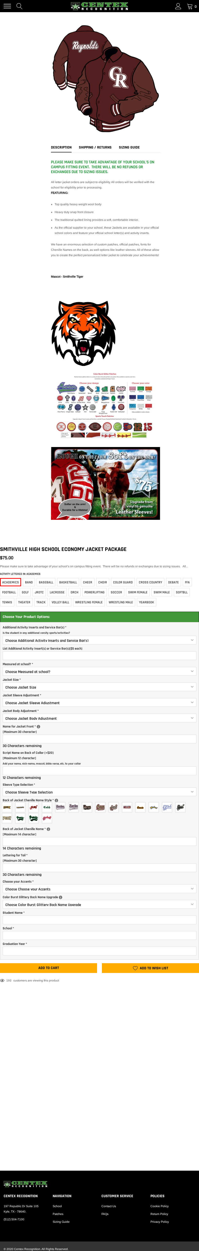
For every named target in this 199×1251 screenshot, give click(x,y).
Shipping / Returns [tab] (95, 147)
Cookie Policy (159, 1206)
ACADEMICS (10, 582)
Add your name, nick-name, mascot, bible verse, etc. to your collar (42, 764)
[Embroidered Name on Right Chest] (38, 726)
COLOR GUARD (123, 582)
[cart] (190, 6)
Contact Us (108, 1206)
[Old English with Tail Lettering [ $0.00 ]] (74, 807)
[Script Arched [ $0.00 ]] (154, 807)
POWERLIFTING (94, 592)
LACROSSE (57, 592)
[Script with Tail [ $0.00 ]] (88, 807)
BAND (29, 582)
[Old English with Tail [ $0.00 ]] (61, 807)
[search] (20, 6)
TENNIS (7, 602)
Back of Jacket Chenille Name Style (43, 800)
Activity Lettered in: (20, 574)
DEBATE (173, 582)
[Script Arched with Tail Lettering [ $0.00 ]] (34, 818)
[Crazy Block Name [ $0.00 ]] (21, 807)
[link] (99, 1184)
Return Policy (159, 1214)
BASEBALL (46, 582)
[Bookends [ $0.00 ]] (8, 818)
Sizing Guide (61, 1221)
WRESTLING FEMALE (89, 602)
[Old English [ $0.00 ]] (48, 807)
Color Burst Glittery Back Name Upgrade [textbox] (79, 897)
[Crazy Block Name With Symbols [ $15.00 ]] (34, 807)
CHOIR (102, 582)
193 (8, 980)
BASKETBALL (68, 582)
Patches (58, 1214)
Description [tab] (61, 147)
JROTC (39, 592)
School (57, 1206)
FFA (187, 582)
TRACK (41, 602)
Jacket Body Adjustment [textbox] (21, 711)
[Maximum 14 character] (36, 831)
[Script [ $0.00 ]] (141, 807)
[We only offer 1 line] (48, 829)
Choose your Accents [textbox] (18, 881)
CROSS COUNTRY (150, 582)
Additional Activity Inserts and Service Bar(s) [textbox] (36, 630)
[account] (178, 6)
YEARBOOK (146, 602)
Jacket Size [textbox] (12, 680)
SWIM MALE (162, 592)
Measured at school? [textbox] (18, 664)
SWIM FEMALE (138, 592)
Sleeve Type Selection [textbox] (19, 785)
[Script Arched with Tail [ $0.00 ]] (21, 818)
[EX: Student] (56, 800)
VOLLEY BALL (60, 602)
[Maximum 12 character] (42, 758)
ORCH (74, 592)
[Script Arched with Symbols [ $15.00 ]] (48, 818)
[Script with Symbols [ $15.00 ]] (168, 807)
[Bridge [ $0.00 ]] (8, 807)
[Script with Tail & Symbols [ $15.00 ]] (181, 807)
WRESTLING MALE (121, 602)
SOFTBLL (182, 592)
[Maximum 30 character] (40, 729)
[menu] (7, 6)
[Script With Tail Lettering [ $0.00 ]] (101, 807)
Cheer (87, 582)
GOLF (25, 592)
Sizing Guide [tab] (129, 147)
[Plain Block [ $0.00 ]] (128, 807)
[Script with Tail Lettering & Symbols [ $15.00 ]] (114, 807)
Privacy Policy (159, 1221)
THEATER (24, 602)
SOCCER (116, 592)
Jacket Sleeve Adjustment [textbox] (22, 695)
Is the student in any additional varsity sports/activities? (36, 633)
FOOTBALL (9, 592)
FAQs (104, 1214)
